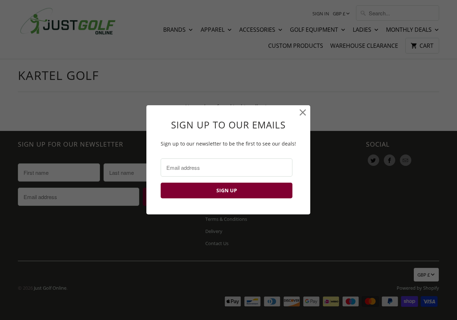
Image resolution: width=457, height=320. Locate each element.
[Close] (303, 112)
